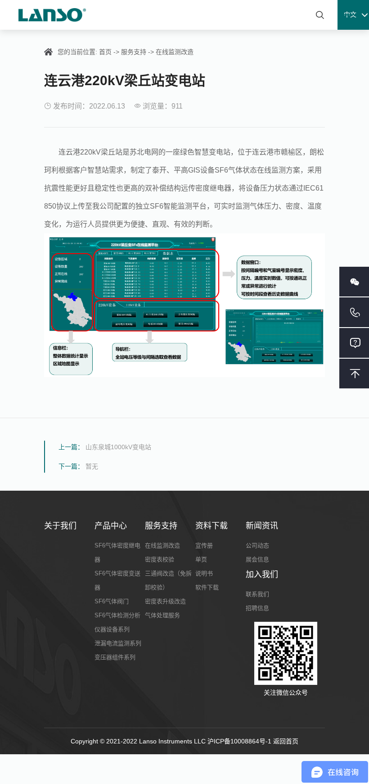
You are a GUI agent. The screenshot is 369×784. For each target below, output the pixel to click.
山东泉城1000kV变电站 (118, 447)
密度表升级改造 (165, 601)
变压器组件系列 (114, 657)
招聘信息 (257, 608)
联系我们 (257, 594)
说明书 (204, 573)
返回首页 (285, 741)
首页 (105, 51)
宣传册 (204, 545)
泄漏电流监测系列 (117, 643)
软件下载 (207, 587)
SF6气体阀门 (111, 601)
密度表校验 (159, 559)
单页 (201, 559)
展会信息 (257, 559)
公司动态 (257, 545)
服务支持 (133, 51)
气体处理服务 (162, 615)
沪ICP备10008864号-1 (240, 741)
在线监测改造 (175, 51)
